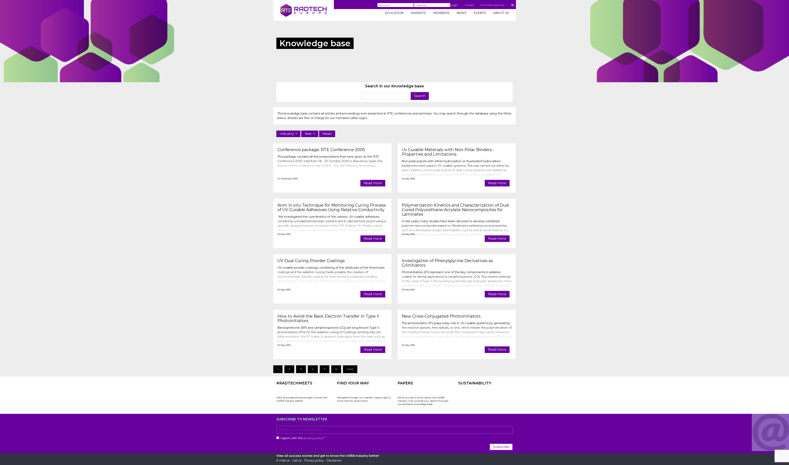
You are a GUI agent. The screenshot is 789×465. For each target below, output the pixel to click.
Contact (469, 5)
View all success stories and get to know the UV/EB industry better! (301, 399)
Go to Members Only (492, 5)
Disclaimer (334, 460)
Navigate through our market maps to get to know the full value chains (364, 399)
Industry (287, 134)
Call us (296, 460)
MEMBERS (441, 13)
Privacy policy (314, 460)
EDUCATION (394, 13)
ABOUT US (501, 13)
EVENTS (480, 13)
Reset (327, 134)
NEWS (461, 13)
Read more (373, 183)
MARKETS (418, 13)
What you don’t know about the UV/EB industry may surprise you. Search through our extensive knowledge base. (423, 401)
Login (454, 5)
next (350, 369)
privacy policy (313, 438)
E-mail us (283, 460)
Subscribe (501, 447)
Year (309, 134)
